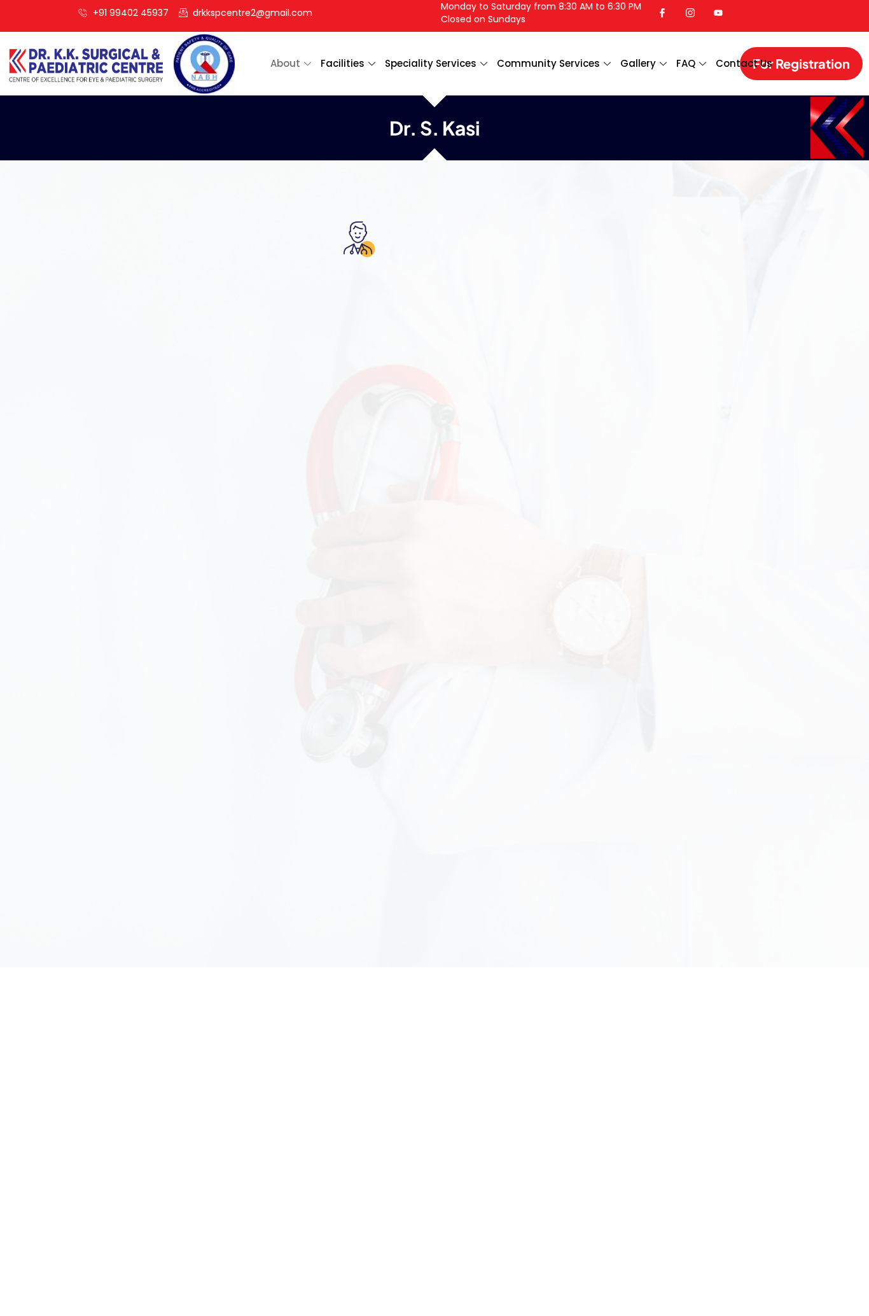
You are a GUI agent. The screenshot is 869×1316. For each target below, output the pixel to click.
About (285, 63)
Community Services (548, 63)
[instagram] (695, 12)
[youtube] (723, 12)
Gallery (638, 63)
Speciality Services (430, 63)
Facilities (343, 63)
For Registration (801, 63)
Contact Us (744, 63)
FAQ (685, 63)
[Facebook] (667, 12)
